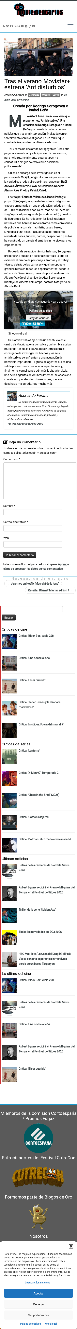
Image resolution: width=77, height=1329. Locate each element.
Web (6, 538)
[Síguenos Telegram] (27, 26)
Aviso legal (51, 1323)
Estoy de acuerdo (39, 318)
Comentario (11, 459)
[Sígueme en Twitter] (8, 26)
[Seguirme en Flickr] (23, 26)
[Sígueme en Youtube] (34, 26)
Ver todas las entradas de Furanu (26, 423)
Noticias (46, 95)
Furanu (25, 99)
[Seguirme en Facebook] (12, 26)
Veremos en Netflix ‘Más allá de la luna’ (33, 583)
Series (56, 95)
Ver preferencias (38, 1315)
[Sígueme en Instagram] (16, 26)
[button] (71, 1246)
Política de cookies (30, 1323)
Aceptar (39, 1293)
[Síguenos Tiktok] (30, 26)
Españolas (34, 95)
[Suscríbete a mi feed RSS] (4, 26)
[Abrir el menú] (70, 25)
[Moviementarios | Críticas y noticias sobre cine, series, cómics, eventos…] (38, 10)
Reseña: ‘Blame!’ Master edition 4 (50, 590)
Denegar (38, 1304)
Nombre (9, 505)
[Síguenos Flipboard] (19, 26)
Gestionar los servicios (37, 1282)
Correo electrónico (15, 522)
